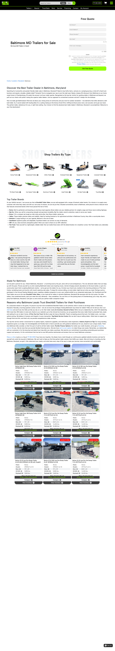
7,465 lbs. (56, 379)
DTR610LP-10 (28, 373)
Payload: (18, 379)
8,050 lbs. (27, 379)
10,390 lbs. (56, 426)
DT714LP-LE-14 (57, 420)
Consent (87, 54)
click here (10, 310)
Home (9, 81)
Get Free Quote (87, 68)
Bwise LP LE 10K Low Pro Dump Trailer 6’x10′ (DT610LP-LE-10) (56, 461)
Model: (18, 373)
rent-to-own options (65, 328)
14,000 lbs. (56, 424)
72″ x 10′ (26, 375)
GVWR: (18, 377)
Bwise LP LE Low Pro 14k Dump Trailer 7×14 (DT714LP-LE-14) (56, 414)
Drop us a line (11, 337)
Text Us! (109, 645)
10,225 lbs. (85, 473)
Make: (17, 371)
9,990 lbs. (27, 377)
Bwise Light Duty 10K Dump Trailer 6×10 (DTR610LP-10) (28, 367)
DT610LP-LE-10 (57, 373)
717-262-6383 (31, 337)
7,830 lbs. (27, 473)
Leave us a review (57, 274)
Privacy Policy (81, 64)
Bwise (26, 371)
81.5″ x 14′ (56, 422)
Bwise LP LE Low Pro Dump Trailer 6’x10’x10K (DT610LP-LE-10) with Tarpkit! (28, 461)
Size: (17, 375)
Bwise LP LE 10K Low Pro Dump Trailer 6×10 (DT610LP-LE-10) (56, 367)
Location (14, 81)
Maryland (21, 81)
